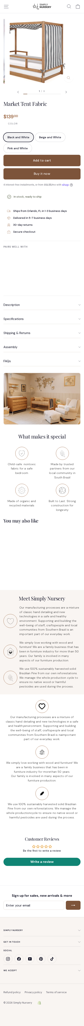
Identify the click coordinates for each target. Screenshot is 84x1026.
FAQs (7, 361)
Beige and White (50, 137)
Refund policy (12, 992)
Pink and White (18, 148)
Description (11, 305)
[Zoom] (68, 77)
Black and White (18, 137)
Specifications (13, 319)
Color (13, 123)
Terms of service (56, 992)
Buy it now (42, 174)
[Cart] (78, 6)
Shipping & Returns (16, 333)
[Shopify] (39, 1002)
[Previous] (17, 92)
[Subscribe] (73, 905)
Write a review (42, 862)
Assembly (10, 347)
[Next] (66, 92)
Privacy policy (33, 992)
